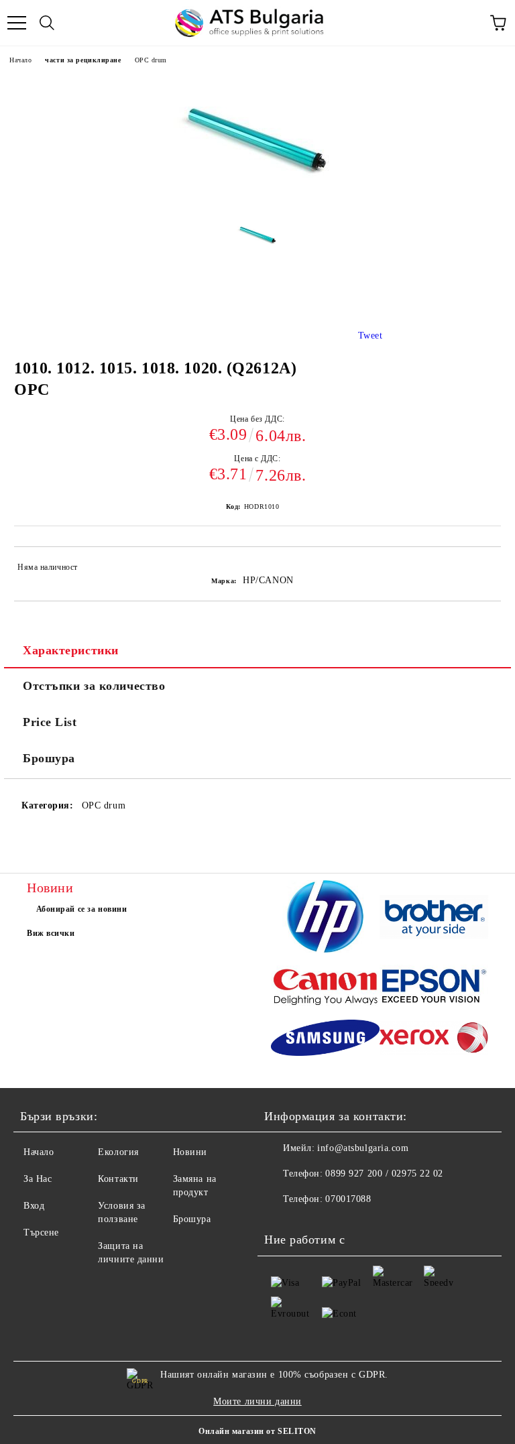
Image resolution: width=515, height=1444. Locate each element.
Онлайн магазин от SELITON (257, 1431)
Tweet (370, 335)
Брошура (49, 758)
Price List (50, 722)
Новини (190, 1152)
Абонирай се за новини (81, 909)
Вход (33, 1206)
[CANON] (325, 988)
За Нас (37, 1179)
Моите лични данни (257, 1401)
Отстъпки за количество (94, 686)
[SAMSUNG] (325, 1039)
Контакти (118, 1179)
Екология (118, 1152)
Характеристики (71, 650)
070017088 (348, 1199)
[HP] (325, 918)
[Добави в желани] (482, 569)
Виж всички (51, 933)
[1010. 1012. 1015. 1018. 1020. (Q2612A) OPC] (258, 244)
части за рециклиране (83, 60)
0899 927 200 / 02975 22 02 (384, 1173)
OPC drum (151, 60)
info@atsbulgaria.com (362, 1148)
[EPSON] (434, 988)
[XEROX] (434, 1040)
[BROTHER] (434, 919)
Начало (20, 60)
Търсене (41, 1232)
